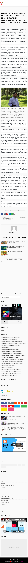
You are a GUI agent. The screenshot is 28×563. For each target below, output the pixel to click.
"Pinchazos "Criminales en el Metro (7, 355)
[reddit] (17, 403)
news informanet (4, 25)
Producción (9, 8)
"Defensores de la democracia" (17, 341)
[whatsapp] (24, 406)
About (14, 559)
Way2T (13, 561)
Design (14, 330)
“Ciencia (21, 363)
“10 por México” (20, 359)
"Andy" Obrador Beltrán (5, 337)
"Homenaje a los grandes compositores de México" (10, 349)
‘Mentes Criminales (5, 359)
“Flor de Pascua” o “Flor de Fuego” (14, 371)
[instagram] (4, 406)
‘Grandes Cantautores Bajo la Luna (12, 357)
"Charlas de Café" (4, 339)
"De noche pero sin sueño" (6, 341)
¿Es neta (14, 489)
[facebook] (4, 403)
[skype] (17, 406)
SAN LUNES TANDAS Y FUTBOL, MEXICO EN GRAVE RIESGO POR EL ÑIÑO (16, 242)
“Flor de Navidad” (5, 371)
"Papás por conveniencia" (17, 353)
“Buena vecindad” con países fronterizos (16, 361)
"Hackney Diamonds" (5, 347)
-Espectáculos (17, 355)
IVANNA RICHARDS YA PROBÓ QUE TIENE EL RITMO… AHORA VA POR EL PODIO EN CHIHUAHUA (17, 417)
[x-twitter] (11, 403)
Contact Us (18, 559)
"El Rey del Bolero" (11, 345)
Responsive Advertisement (14, 547)
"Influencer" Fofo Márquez (6, 351)
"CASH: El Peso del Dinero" (15, 337)
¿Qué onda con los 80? (14, 496)
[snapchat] (4, 409)
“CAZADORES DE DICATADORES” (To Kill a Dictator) (10, 363)
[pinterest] (24, 403)
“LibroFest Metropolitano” (16, 373)
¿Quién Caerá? (14, 492)
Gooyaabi (21, 561)
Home (10, 559)
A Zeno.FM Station (4, 324)
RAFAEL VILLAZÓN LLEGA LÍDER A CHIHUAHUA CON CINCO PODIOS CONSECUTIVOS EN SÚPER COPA (17, 422)
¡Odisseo (14, 487)
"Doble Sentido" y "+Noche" (13, 343)
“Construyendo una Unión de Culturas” (8, 365)
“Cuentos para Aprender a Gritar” (7, 367)
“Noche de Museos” (13, 375)
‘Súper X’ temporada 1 (13, 359)
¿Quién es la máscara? (14, 494)
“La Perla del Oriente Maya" (6, 373)
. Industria (3, 357)
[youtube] (11, 406)
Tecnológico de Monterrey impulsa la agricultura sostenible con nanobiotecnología (16, 247)
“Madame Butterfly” (5, 375)
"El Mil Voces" (4, 345)
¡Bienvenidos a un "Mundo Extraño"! (14, 485)
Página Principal (4, 8)
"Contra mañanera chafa (13, 339)
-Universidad (14, 479)
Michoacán (17, 210)
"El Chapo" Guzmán (22, 343)
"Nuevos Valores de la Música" (7, 353)
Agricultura (7, 210)
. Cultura (22, 355)
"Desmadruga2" (4, 343)
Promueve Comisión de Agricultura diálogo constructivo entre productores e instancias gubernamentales (15, 253)
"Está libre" (17, 345)
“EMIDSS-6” (18, 369)
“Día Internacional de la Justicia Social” (8, 369)
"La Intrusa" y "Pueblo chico (16, 351)
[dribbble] (11, 409)
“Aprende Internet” (5, 361)
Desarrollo (12, 210)
